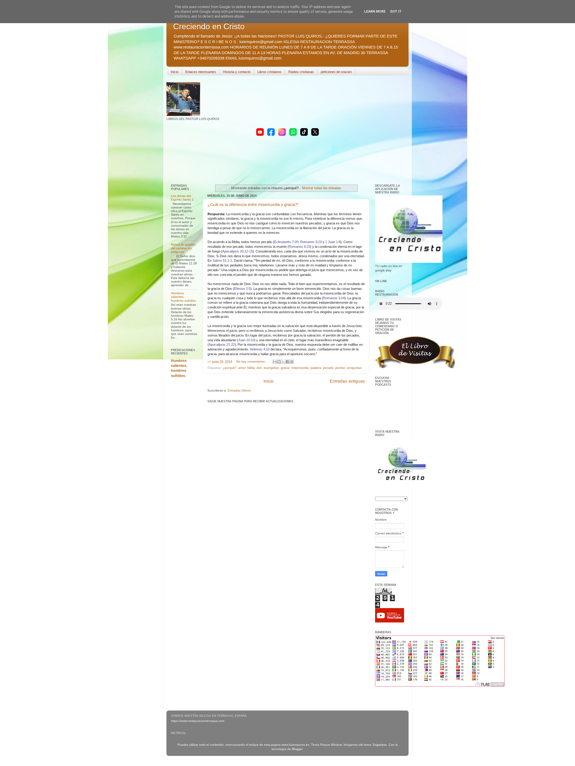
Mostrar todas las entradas (321, 188)
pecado (328, 368)
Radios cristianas (301, 72)
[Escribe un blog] (279, 361)
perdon (340, 368)
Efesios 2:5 (242, 288)
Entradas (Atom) (239, 390)
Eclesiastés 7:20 (286, 242)
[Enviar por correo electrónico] (274, 361)
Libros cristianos (269, 72)
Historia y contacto (236, 72)
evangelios (271, 368)
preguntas (354, 368)
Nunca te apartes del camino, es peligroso (183, 248)
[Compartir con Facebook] (287, 361)
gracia (285, 368)
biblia (251, 368)
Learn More (375, 11)
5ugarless (380, 744)
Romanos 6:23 (299, 246)
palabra (315, 368)
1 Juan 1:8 (333, 242)
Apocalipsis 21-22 (222, 344)
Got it (396, 11)
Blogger (297, 749)
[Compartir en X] (283, 361)
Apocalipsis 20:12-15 (237, 251)
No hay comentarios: (251, 361)
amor (241, 368)
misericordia (300, 368)
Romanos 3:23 (311, 242)
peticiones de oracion (336, 72)
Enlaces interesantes (200, 72)
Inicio (174, 72)
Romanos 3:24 (334, 298)
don (259, 368)
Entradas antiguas (347, 381)
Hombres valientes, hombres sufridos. (184, 297)
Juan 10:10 (246, 340)
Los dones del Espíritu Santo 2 (182, 197)
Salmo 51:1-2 (222, 260)
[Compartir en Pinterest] (292, 361)
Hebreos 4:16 (260, 349)
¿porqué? (230, 368)
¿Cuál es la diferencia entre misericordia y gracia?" (253, 204)
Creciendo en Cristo (209, 26)
